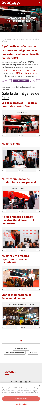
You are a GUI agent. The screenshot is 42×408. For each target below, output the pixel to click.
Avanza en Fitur (21, 349)
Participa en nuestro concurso (18, 70)
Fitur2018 (33, 353)
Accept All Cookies (21, 399)
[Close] (39, 386)
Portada (5, 39)
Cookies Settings (21, 404)
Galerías (21, 13)
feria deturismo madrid (14, 353)
